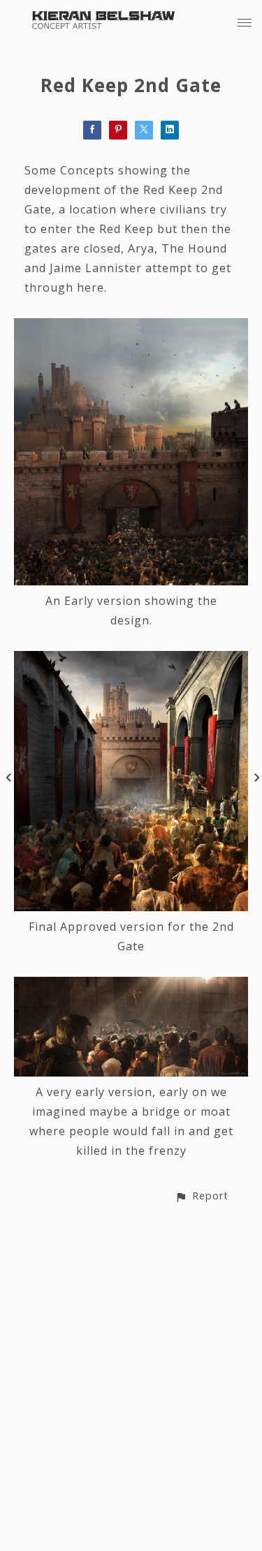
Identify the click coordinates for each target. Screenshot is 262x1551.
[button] (201, 1195)
